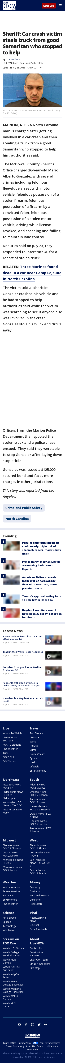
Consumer (35, 899)
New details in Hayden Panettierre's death (23, 700)
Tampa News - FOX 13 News (38, 800)
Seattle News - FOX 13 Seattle (38, 871)
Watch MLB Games (9, 961)
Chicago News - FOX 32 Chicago (12, 847)
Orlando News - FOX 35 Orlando (39, 793)
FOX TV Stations (10, 63)
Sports (33, 758)
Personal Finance (39, 895)
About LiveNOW (37, 941)
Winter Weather (11, 887)
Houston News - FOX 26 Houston (39, 822)
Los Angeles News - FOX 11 (40, 854)
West (34, 840)
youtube (19, 1024)
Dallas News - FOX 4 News (40, 815)
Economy (35, 887)
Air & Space (9, 917)
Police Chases (37, 754)
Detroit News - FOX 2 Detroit (11, 854)
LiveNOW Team (39, 959)
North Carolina (17, 519)
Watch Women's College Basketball (13, 990)
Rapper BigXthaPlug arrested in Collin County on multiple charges (21, 684)
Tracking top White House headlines (23, 651)
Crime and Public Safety (31, 63)
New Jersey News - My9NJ (13, 811)
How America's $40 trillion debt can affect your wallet (22, 638)
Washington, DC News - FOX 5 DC (12, 804)
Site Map (35, 968)
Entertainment (38, 770)
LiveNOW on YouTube (10, 739)
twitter (39, 1024)
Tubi (5, 753)
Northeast (11, 779)
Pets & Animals (38, 929)
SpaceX (7, 921)
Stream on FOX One (11, 941)
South (34, 779)
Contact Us (36, 948)
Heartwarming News (38, 919)
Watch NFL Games (13, 948)
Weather (9, 882)
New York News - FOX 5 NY (12, 786)
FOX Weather (10, 748)
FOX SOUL (9, 757)
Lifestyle (34, 766)
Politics (34, 745)
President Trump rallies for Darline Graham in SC (22, 669)
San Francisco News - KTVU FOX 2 (40, 863)
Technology (9, 926)
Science (8, 913)
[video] (53, 640)
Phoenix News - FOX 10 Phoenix (39, 847)
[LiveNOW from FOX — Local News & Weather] (9, 5)
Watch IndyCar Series (11, 976)
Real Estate (36, 903)
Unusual (34, 925)
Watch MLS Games (9, 1005)
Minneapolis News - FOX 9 (13, 861)
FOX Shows (9, 761)
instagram (32, 1024)
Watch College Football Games (12, 954)
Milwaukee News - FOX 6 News (13, 868)
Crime (33, 749)
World (33, 741)
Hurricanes (9, 895)
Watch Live (48, 6)
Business (35, 891)
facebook (26, 1024)
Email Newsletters (40, 963)
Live (6, 728)
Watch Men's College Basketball (13, 983)
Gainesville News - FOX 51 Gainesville (40, 808)
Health (33, 762)
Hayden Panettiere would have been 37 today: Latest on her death (42, 613)
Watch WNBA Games (10, 997)
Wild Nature (9, 930)
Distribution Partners (36, 954)
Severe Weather (12, 891)
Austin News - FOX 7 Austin (40, 830)
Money (35, 882)
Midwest (9, 840)
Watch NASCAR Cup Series (11, 968)
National (34, 737)
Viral (33, 913)
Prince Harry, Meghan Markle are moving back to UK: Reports (41, 565)
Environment (10, 899)
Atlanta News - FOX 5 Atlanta (38, 786)
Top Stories (36, 733)
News (34, 728)
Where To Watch (12, 733)
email (46, 1024)
